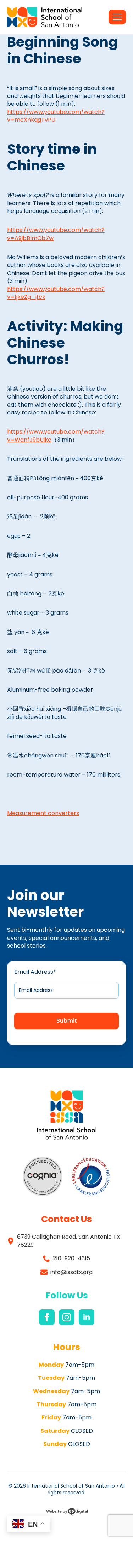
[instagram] (66, 1317)
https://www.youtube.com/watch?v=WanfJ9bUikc (56, 435)
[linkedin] (86, 1317)
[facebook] (47, 1317)
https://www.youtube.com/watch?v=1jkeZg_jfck (56, 293)
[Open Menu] (117, 17)
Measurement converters (43, 813)
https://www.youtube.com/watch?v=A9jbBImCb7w (56, 234)
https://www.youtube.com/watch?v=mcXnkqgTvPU (56, 116)
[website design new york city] (67, 1513)
